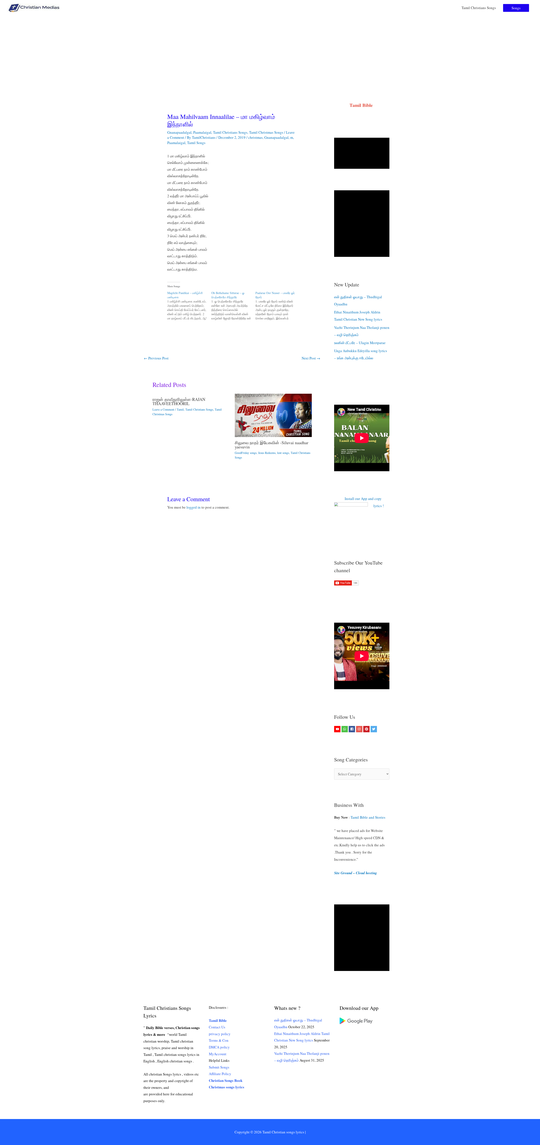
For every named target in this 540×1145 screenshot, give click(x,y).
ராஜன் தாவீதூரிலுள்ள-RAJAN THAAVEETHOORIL (179, 401)
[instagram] (359, 729)
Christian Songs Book (225, 1080)
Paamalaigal (202, 132)
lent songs (283, 453)
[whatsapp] (345, 729)
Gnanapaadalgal (179, 132)
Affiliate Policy (220, 1073)
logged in (193, 507)
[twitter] (374, 729)
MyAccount (217, 1053)
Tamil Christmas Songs (266, 132)
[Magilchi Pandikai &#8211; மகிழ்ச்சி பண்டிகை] (189, 305)
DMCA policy (219, 1047)
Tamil (180, 409)
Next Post (311, 358)
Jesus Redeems (266, 453)
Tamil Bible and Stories (369, 817)
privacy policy (220, 1033)
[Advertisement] (270, 47)
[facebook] (352, 729)
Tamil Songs (196, 142)
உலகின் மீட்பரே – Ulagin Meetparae (360, 342)
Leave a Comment (163, 409)
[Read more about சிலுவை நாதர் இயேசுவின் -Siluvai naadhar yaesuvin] (273, 414)
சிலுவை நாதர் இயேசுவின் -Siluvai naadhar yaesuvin (271, 445)
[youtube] (338, 729)
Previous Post (156, 358)
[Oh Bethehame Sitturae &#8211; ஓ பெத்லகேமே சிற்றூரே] (233, 305)
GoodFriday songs (245, 453)
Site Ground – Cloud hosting (355, 872)
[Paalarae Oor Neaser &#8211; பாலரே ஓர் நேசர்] (277, 305)
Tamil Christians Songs (479, 7)
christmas (255, 137)
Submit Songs (219, 1067)
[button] (516, 8)
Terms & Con (218, 1040)
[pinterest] (367, 729)
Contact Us (217, 1027)
